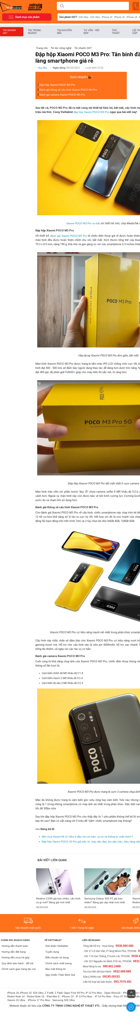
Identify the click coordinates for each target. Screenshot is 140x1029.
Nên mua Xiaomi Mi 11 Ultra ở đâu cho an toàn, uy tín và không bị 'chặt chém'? (87, 836)
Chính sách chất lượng (58, 963)
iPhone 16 (107, 17)
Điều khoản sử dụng (57, 957)
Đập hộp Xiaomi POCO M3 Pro (57, 84)
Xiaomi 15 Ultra (16, 1000)
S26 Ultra (83, 17)
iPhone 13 (67, 996)
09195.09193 (111, 976)
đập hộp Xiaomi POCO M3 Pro (91, 112)
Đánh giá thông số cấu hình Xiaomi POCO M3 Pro (68, 89)
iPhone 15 (119, 17)
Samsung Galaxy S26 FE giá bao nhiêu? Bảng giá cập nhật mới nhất (104, 900)
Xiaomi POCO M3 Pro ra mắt (83, 223)
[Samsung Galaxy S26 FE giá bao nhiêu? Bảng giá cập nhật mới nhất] (107, 881)
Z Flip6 (59, 992)
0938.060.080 (124, 945)
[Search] (62, 6)
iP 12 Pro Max (94, 992)
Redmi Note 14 (16, 996)
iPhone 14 (132, 17)
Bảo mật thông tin (55, 968)
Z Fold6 (49, 992)
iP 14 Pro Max (103, 996)
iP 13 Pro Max (84, 996)
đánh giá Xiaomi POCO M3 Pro (68, 235)
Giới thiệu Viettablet (56, 945)
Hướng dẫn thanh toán (15, 945)
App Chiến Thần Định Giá (60, 974)
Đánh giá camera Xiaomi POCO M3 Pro (62, 94)
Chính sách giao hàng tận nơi (19, 968)
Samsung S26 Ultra (63, 1000)
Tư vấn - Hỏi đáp (91, 31)
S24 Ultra (38, 992)
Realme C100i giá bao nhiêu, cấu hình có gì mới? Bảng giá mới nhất (58, 900)
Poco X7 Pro (121, 996)
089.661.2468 (112, 966)
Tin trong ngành (34, 31)
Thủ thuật (116, 31)
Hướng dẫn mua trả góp (16, 957)
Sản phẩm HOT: (68, 17)
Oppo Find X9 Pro (74, 992)
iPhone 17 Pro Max (39, 1000)
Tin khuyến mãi (64, 31)
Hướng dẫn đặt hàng (14, 951)
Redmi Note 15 (35, 996)
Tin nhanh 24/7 (9, 31)
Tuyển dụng (52, 951)
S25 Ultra (95, 17)
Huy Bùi (43, 67)
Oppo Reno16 (112, 992)
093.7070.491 (123, 981)
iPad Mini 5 (53, 996)
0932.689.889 (122, 971)
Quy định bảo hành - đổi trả (17, 963)
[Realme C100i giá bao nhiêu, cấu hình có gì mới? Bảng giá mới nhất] (59, 881)
